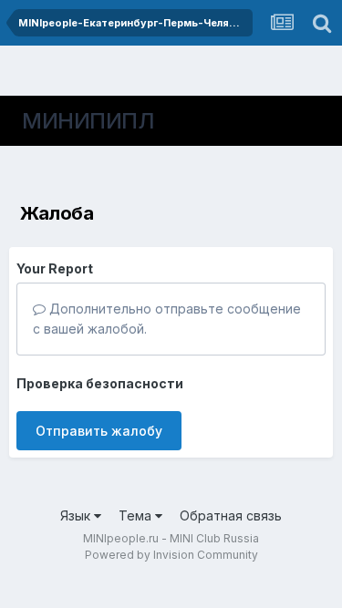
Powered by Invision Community (171, 555)
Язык (77, 515)
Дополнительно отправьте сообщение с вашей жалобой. (167, 318)
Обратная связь (231, 515)
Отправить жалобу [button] (99, 430)
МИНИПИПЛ (88, 121)
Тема (137, 515)
